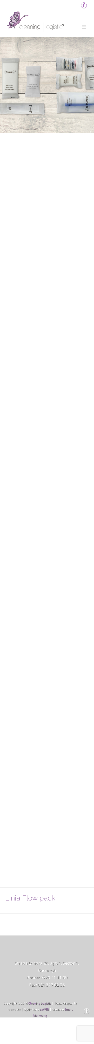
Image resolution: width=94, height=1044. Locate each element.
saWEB (44, 1009)
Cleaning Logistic (39, 1003)
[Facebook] (84, 5)
